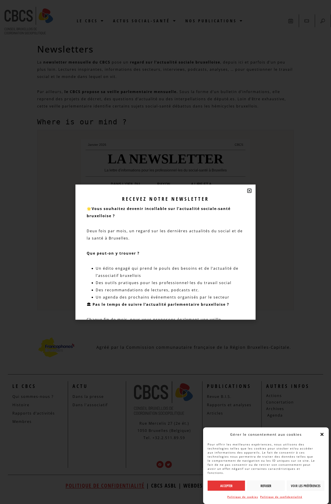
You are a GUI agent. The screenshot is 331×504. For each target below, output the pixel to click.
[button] (322, 434)
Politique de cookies (242, 497)
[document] (165, 252)
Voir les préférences (305, 485)
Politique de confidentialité (281, 497)
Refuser (266, 485)
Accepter (226, 485)
